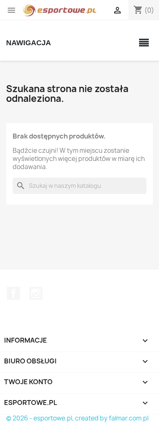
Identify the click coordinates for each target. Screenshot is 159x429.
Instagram (35, 293)
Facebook (13, 293)
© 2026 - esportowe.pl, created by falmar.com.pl (77, 418)
